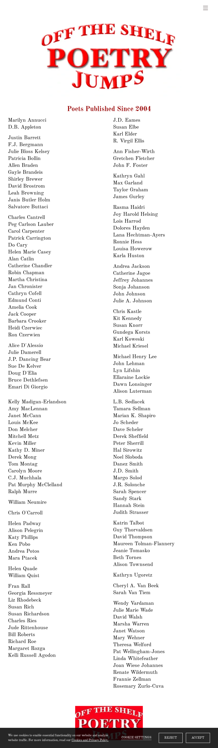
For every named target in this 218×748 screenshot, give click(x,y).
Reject (170, 737)
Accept (197, 737)
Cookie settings (136, 737)
